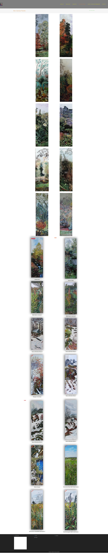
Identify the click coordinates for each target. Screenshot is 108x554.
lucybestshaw (17, 535)
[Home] (88, 10)
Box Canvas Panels (92, 10)
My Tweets (35, 537)
